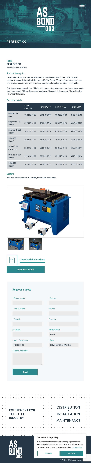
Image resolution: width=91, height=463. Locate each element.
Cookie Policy (77, 447)
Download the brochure (32, 259)
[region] (60, 445)
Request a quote (25, 269)
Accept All (71, 453)
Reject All (48, 453)
